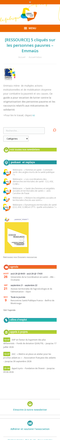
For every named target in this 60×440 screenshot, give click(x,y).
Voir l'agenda (9, 310)
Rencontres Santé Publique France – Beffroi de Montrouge (32, 302)
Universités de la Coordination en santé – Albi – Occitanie (33, 278)
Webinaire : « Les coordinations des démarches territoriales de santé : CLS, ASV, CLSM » (33, 181)
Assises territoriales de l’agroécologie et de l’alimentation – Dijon (31, 290)
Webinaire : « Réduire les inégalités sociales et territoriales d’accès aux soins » (34, 199)
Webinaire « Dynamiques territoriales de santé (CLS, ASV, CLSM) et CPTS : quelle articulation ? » (35, 206)
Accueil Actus (35, 57)
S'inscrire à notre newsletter (30, 409)
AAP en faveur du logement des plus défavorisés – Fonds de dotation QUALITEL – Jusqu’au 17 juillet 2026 (29, 343)
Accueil (21, 57)
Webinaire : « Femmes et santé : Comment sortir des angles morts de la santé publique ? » (33, 172)
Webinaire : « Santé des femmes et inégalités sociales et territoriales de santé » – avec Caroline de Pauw (34, 191)
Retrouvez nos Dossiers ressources (20, 257)
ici (34, 115)
